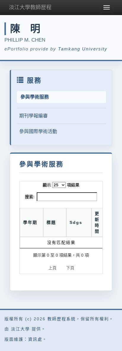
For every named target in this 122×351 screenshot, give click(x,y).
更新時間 (97, 222)
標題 (51, 222)
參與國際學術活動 (38, 131)
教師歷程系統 (61, 318)
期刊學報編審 (33, 115)
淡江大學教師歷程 (30, 7)
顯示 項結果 (61, 185)
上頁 (52, 267)
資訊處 (35, 339)
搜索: (30, 196)
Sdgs (76, 222)
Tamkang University (82, 48)
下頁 (70, 267)
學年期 (30, 222)
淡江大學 (20, 329)
